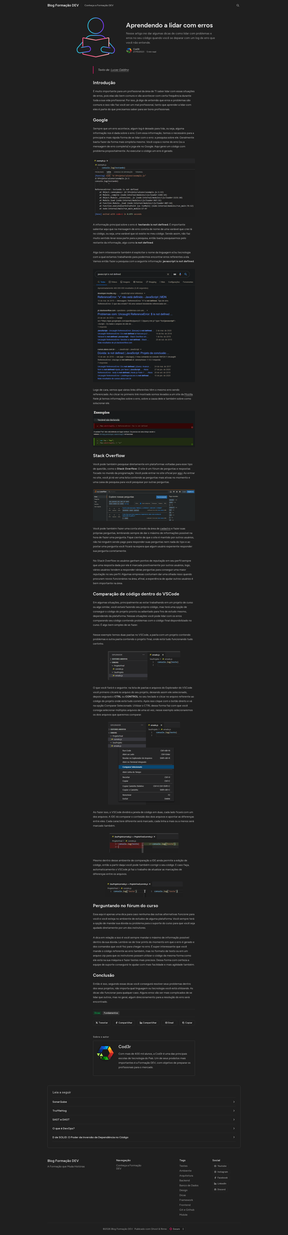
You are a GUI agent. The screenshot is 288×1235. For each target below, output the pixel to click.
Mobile (183, 1214)
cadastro (165, 528)
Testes (183, 1165)
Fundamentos (111, 1013)
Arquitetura (186, 1175)
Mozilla (188, 394)
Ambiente (185, 1170)
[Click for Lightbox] (144, 187)
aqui (180, 473)
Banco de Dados (188, 1185)
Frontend (184, 1204)
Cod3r (136, 49)
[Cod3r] (129, 51)
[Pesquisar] (238, 5)
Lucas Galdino (120, 70)
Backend (184, 1180)
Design (183, 1190)
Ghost (154, 1228)
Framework (186, 1199)
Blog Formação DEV (122, 1228)
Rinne (164, 1228)
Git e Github (186, 1209)
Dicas (97, 1013)
